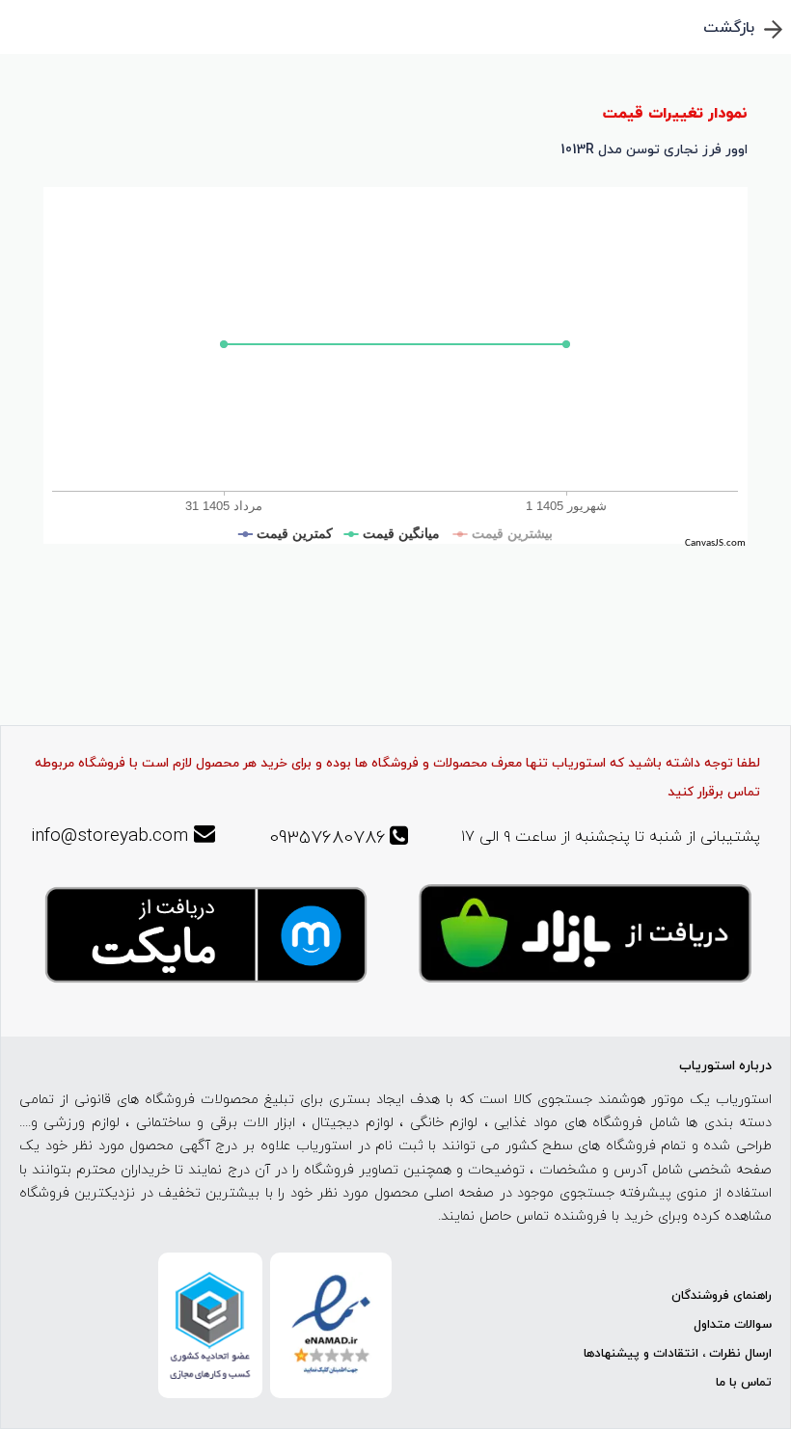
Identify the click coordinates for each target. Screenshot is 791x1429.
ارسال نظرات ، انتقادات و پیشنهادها (678, 1353)
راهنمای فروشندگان (721, 1296)
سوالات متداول (733, 1325)
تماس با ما (744, 1382)
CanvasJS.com (715, 543)
